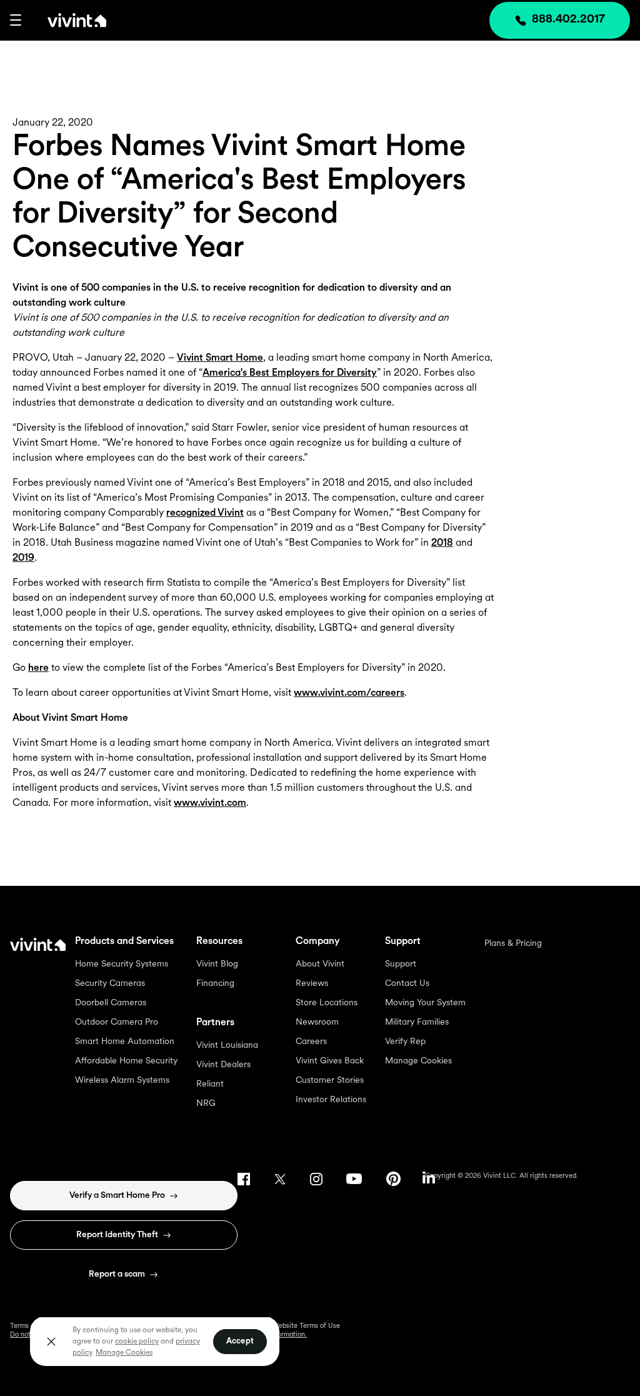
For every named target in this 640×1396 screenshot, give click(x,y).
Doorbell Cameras (110, 1003)
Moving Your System (425, 1003)
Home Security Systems (121, 964)
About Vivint (320, 964)
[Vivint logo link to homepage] (63, 20)
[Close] (51, 1341)
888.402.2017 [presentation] (568, 20)
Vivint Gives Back (330, 1061)
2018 (442, 543)
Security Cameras (110, 983)
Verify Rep (405, 1042)
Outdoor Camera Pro (116, 1022)
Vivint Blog (217, 964)
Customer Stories (330, 1080)
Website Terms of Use (306, 1326)
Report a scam (117, 1274)
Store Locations (327, 1003)
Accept (240, 1341)
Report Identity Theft (117, 1235)
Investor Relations (331, 1100)
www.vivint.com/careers (349, 693)
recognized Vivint (205, 513)
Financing (215, 983)
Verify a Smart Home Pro (117, 1195)
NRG (206, 1103)
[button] (15, 20)
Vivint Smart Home (220, 358)
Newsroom (317, 1022)
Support (400, 964)
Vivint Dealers (223, 1065)
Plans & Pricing (513, 943)
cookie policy (137, 1341)
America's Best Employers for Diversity (289, 373)
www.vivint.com (210, 803)
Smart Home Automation (124, 1042)
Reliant (210, 1084)
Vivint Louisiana (227, 1045)
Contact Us (407, 983)
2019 (23, 558)
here (38, 668)
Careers (311, 1042)
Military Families (417, 1022)
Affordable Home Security (126, 1061)
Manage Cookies (418, 1061)
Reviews (312, 983)
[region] (154, 1341)
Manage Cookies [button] (124, 1353)
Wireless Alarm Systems (122, 1080)
